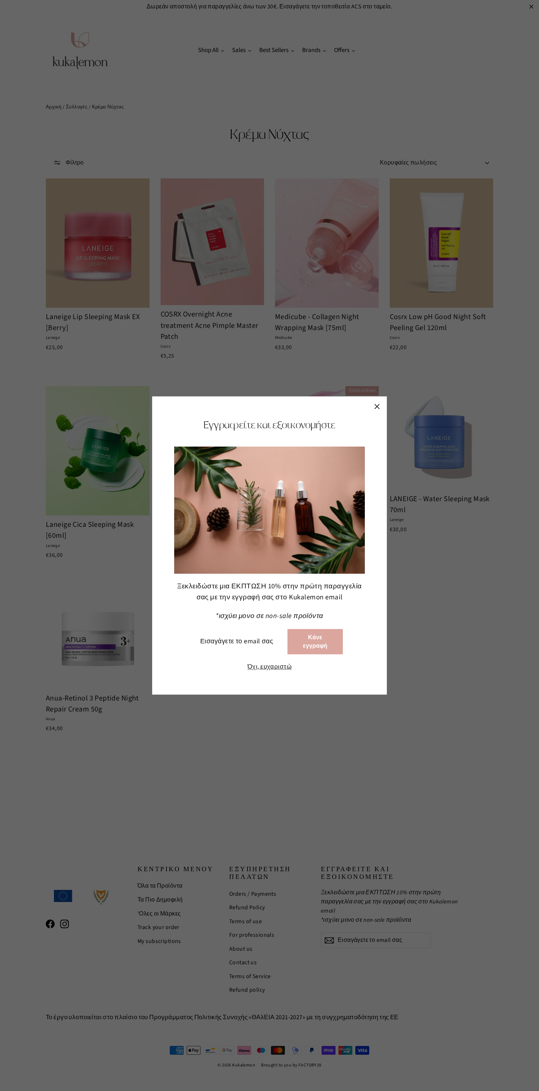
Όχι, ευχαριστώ (269, 666)
